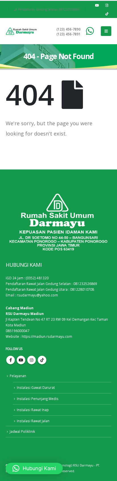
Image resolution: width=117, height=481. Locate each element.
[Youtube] (97, 5)
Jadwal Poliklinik (22, 431)
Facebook (10, 360)
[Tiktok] (107, 13)
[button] (34, 468)
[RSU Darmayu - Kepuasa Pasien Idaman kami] (21, 31)
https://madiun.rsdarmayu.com (47, 336)
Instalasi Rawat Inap (33, 409)
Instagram (31, 360)
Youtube (21, 360)
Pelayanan (18, 375)
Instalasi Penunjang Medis (37, 398)
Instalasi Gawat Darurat (36, 387)
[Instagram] (107, 5)
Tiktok (42, 360)
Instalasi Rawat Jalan (33, 421)
